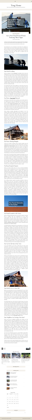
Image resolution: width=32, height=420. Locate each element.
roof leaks (15, 73)
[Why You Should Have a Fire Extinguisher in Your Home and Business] (3, 349)
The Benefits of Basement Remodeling (13, 388)
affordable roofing (17, 315)
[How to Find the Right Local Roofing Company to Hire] (28, 349)
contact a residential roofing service (10, 222)
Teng (18, 39)
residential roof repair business (9, 145)
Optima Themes (9, 418)
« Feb (8, 407)
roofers (5, 309)
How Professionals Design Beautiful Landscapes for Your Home (25, 360)
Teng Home (16, 5)
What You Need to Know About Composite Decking (13, 384)
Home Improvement (16, 33)
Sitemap (29, 418)
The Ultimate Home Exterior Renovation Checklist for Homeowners (16, 360)
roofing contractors (24, 307)
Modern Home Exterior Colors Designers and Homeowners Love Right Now (13, 373)
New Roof (12, 98)
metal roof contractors (14, 103)
